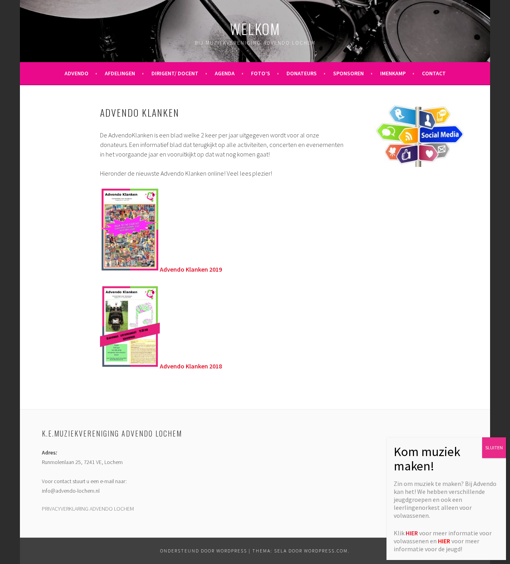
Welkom (255, 28)
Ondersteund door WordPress (203, 551)
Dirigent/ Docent (174, 73)
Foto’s (260, 73)
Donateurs (301, 73)
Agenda (225, 73)
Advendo (76, 73)
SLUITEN (494, 447)
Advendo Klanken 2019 (191, 269)
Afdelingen (120, 73)
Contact (434, 73)
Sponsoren (348, 73)
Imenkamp (393, 73)
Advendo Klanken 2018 (191, 366)
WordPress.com (326, 551)
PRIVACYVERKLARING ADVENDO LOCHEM (88, 508)
